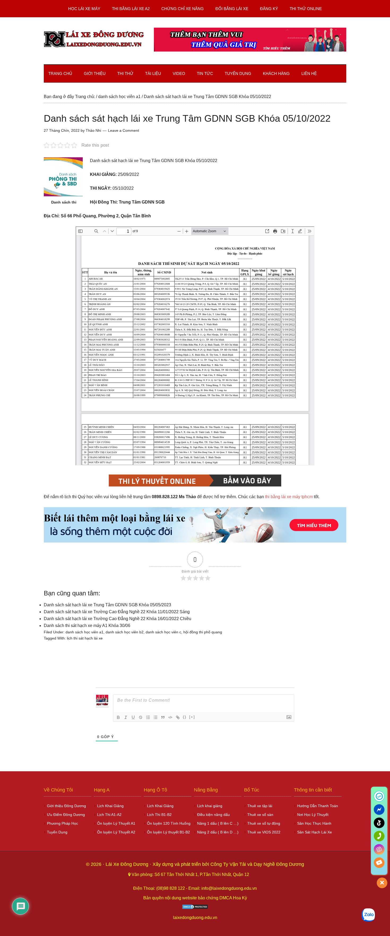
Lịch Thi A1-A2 (109, 814)
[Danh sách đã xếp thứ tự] (148, 717)
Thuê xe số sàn (260, 814)
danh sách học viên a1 (84, 632)
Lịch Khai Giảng (110, 806)
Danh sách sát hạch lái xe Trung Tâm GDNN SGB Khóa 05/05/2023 (107, 605)
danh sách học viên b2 (125, 632)
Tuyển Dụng (57, 832)
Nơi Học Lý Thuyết (312, 814)
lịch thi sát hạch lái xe (85, 638)
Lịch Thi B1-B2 (159, 814)
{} (185, 717)
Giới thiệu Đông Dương (66, 806)
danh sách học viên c (163, 632)
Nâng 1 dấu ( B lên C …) (218, 823)
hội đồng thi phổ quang (202, 632)
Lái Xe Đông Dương (128, 864)
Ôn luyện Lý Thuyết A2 (116, 832)
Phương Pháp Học (62, 823)
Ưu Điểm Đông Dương (66, 814)
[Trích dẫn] (163, 717)
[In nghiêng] (125, 717)
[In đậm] (118, 717)
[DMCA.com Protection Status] (195, 908)
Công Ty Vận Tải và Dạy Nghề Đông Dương (257, 864)
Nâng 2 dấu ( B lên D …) (218, 832)
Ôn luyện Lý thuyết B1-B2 (168, 832)
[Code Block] (170, 717)
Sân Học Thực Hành (314, 823)
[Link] (177, 717)
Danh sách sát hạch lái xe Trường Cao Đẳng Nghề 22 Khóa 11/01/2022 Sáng (117, 611)
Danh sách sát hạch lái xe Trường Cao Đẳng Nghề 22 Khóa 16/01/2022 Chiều (117, 618)
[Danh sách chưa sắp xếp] (155, 717)
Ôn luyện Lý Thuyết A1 (116, 823)
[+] (192, 717)
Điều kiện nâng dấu (213, 814)
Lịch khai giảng (209, 806)
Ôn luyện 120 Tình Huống (168, 823)
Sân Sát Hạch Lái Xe (314, 832)
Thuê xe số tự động (263, 823)
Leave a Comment (123, 130)
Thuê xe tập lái (259, 806)
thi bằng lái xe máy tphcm (289, 496)
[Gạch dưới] (133, 717)
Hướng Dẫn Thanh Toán (317, 806)
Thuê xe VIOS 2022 (263, 832)
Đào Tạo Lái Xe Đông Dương (94, 40)
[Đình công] (140, 717)
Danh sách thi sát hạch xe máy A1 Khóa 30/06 (87, 625)
